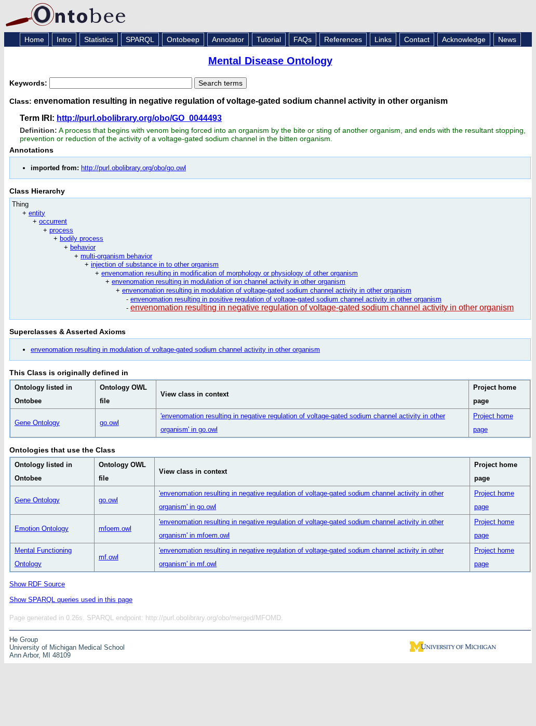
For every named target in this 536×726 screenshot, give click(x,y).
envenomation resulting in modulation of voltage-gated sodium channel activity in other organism (266, 290)
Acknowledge (464, 39)
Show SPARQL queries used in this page (70, 600)
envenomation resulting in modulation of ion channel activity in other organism (228, 281)
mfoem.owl (115, 528)
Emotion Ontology (42, 528)
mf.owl (108, 557)
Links (383, 39)
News (507, 39)
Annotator (228, 39)
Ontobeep (183, 39)
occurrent (53, 221)
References (343, 39)
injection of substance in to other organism (155, 264)
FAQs (302, 39)
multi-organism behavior (116, 256)
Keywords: (29, 83)
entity (37, 213)
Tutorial (269, 39)
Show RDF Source (37, 584)
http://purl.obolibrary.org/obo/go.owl (133, 168)
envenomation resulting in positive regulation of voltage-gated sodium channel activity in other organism (285, 299)
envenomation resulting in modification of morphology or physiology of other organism (229, 273)
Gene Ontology (37, 423)
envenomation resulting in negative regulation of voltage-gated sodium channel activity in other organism (322, 307)
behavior (83, 247)
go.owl (109, 423)
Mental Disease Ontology (270, 60)
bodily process (81, 238)
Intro (64, 39)
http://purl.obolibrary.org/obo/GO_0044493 (139, 118)
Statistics (98, 39)
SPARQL (140, 39)
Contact (417, 39)
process (61, 230)
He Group (23, 639)
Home (34, 39)
